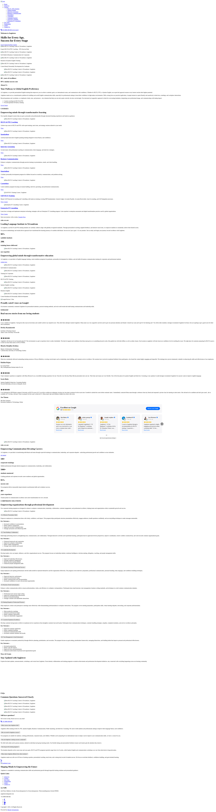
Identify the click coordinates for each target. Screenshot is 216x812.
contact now (4, 262)
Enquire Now (22, 217)
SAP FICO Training (12, 19)
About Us (6, 5)
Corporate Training (12, 18)
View (2, 128)
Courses (6, 7)
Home (5, 4)
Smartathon (10, 15)
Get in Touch (4, 44)
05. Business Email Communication (10, 584)
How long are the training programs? (10, 746)
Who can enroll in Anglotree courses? (10, 732)
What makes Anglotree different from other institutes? (14, 754)
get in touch (15, 30)
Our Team (6, 22)
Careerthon (10, 16)
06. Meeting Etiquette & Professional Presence (12, 602)
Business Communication (14, 13)
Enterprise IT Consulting (14, 21)
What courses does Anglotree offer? (10, 725)
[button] (54, 423)
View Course (4, 202)
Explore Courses (12, 44)
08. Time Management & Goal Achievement (12, 637)
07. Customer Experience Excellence (10, 619)
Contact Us (7, 27)
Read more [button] (59, 430)
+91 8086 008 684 (7, 30)
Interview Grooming (12, 12)
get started (3, 455)
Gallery (6, 25)
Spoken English (11, 10)
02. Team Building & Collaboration (9, 532)
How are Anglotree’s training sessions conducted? (13, 739)
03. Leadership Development (8, 550)
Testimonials (7, 24)
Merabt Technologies (13, 810)
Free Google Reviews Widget (109, 438)
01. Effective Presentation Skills (9, 515)
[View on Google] (57, 418)
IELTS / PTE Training (13, 9)
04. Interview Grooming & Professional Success (13, 567)
